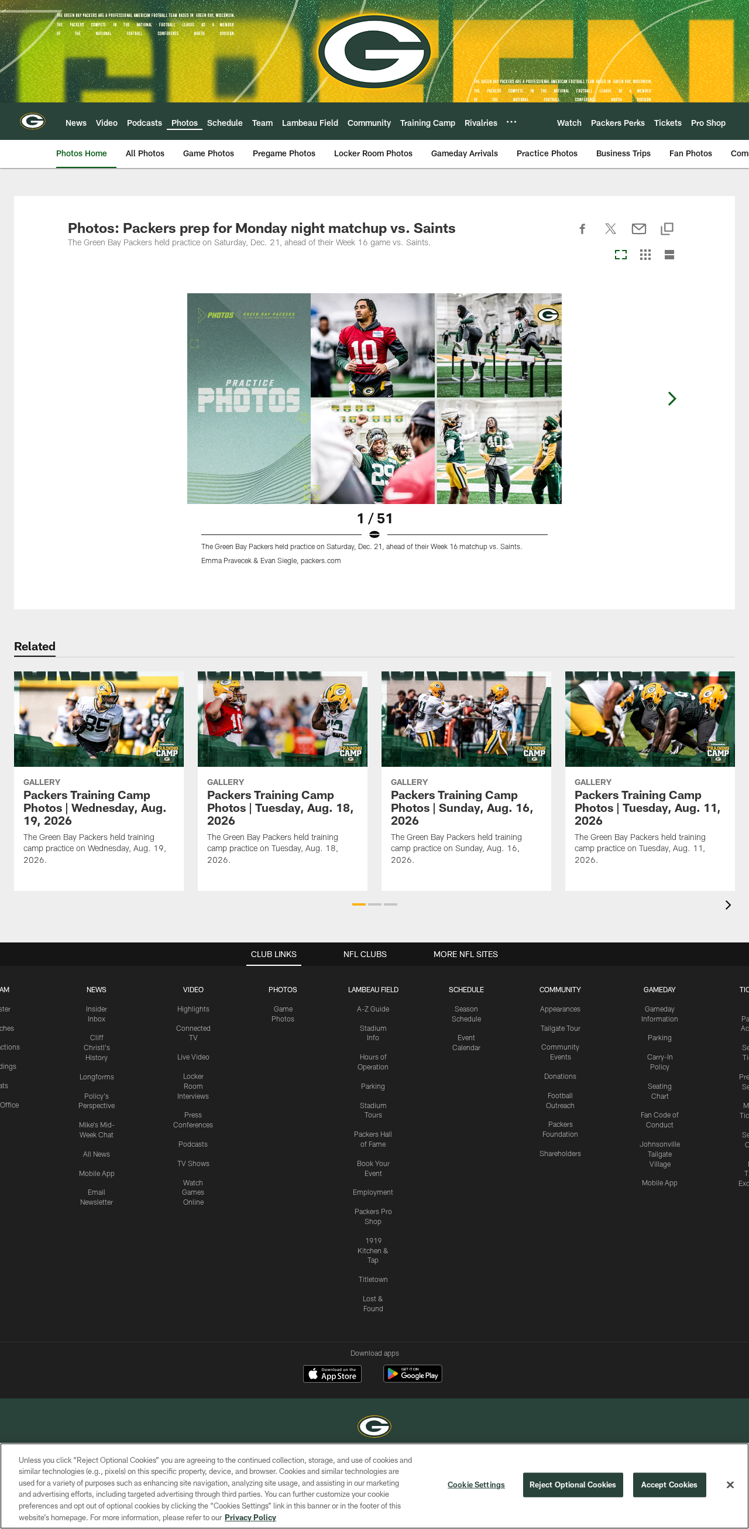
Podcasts (193, 1144)
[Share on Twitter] (611, 235)
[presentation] (730, 906)
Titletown (373, 1279)
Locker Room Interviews (193, 1086)
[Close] (730, 1485)
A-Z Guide (373, 1009)
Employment (373, 1192)
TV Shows (193, 1163)
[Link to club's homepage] (33, 121)
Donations (560, 1076)
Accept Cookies (669, 1484)
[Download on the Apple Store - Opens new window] (332, 1375)
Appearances (560, 1009)
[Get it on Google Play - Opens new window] (412, 1379)
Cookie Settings (476, 1484)
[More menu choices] (511, 121)
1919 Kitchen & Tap (373, 1250)
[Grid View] (645, 255)
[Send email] (639, 235)
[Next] (672, 399)
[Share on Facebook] (582, 235)
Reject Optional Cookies (573, 1484)
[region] (374, 1486)
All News (96, 1154)
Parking (373, 1086)
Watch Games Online (193, 1192)
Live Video (193, 1057)
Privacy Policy (250, 1516)
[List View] (669, 255)
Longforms (97, 1076)
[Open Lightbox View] (374, 436)
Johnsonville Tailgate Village (660, 1154)
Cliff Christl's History (97, 1047)
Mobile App (97, 1173)
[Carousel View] (621, 255)
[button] (359, 904)
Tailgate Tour (560, 1028)
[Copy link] (667, 230)
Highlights (193, 1009)
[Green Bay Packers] (374, 1428)
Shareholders (560, 1153)
